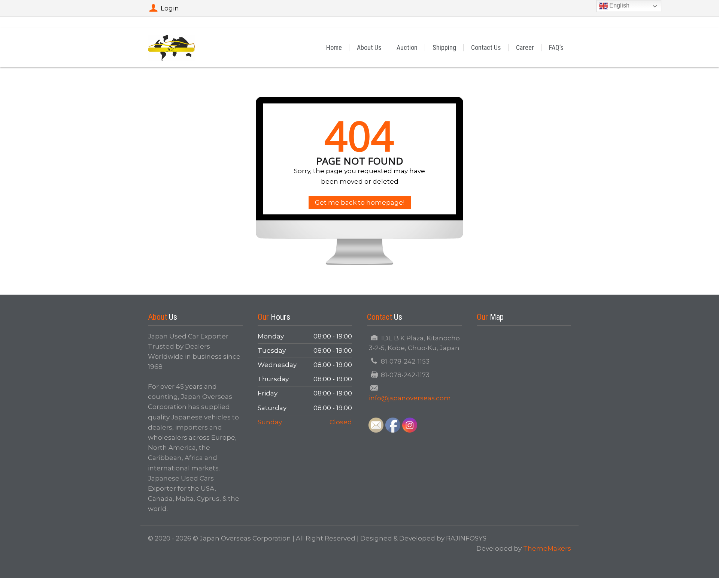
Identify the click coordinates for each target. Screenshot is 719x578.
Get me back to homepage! (359, 202)
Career (525, 47)
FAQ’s (556, 47)
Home (334, 47)
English (618, 5)
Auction (407, 47)
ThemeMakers (547, 548)
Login (170, 8)
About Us (369, 47)
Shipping (444, 47)
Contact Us (486, 47)
